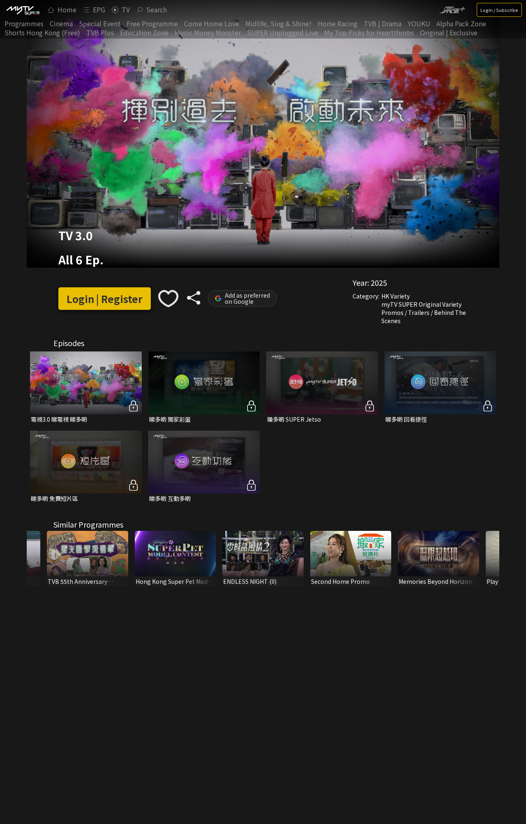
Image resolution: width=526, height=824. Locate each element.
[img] (22, 9)
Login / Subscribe (499, 10)
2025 (379, 282)
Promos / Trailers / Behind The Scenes (423, 316)
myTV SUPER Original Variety (421, 304)
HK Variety (395, 296)
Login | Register (105, 298)
